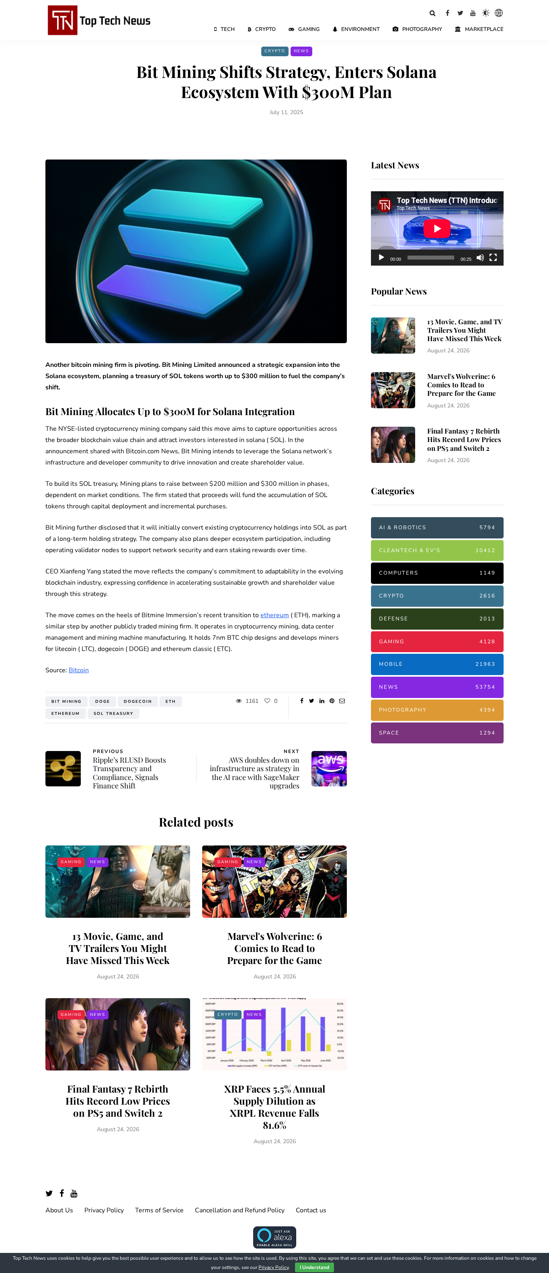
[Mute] (480, 258)
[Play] (381, 258)
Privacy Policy (104, 1210)
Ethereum (65, 713)
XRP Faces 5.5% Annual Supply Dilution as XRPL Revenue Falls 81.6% (274, 1106)
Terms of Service (159, 1210)
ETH (171, 701)
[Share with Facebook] (302, 701)
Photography (422, 29)
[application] (437, 228)
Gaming (309, 29)
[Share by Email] (342, 701)
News (301, 51)
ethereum (274, 615)
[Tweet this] (312, 701)
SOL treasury (113, 713)
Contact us (311, 1210)
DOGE (102, 701)
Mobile (437, 664)
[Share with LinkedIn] (322, 701)
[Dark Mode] (486, 13)
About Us (59, 1210)
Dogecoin (138, 701)
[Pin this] (332, 701)
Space (437, 733)
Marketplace (484, 29)
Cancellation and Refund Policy (240, 1210)
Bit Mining (66, 701)
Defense (437, 618)
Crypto (265, 29)
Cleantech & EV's (437, 550)
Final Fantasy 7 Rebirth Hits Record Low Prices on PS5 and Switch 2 (118, 1100)
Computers (437, 573)
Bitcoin (79, 670)
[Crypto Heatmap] (499, 13)
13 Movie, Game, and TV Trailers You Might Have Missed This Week (118, 947)
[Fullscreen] (493, 258)
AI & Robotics (437, 527)
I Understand (314, 1267)
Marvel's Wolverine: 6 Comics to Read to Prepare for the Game (274, 947)
